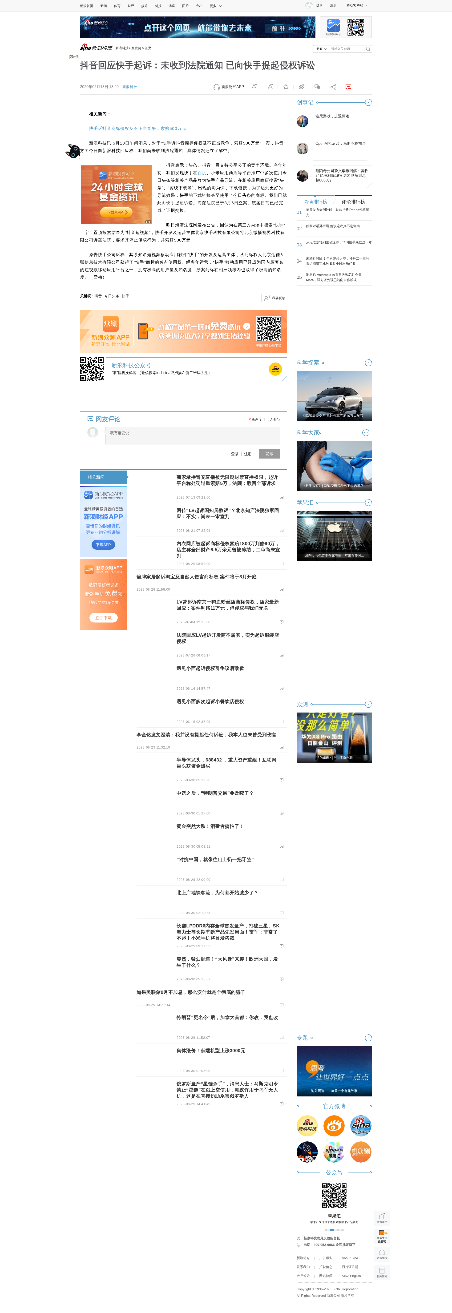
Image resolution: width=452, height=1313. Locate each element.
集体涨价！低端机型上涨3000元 (211, 1050)
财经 (131, 6)
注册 (333, 5)
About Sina (350, 1258)
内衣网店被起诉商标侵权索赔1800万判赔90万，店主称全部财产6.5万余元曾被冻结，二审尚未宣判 (228, 549)
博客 (172, 6)
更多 (213, 6)
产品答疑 (303, 1276)
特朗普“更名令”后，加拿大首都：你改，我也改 (227, 1017)
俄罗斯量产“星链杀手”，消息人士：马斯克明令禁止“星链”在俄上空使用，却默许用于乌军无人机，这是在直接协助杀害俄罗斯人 (227, 1090)
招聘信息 (325, 1267)
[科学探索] (307, 1152)
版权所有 (347, 1295)
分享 (333, 86)
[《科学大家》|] (334, 465)
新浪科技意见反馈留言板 (322, 1238)
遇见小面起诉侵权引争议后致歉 (210, 668)
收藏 (285, 86)
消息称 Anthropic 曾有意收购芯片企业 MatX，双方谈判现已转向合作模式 (334, 277)
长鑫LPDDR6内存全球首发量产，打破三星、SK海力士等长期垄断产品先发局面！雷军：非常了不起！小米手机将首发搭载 (228, 932)
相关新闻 (96, 477)
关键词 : (87, 296)
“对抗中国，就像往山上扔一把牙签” (215, 859)
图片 (185, 6)
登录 (234, 453)
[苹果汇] (334, 1152)
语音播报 (382, 1254)
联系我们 (303, 1267)
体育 (117, 6)
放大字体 (270, 86)
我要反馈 (278, 298)
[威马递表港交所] (334, 396)
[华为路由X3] (334, 737)
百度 (202, 172)
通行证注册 (350, 1267)
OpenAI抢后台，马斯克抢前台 (340, 143)
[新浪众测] (360, 1152)
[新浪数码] (334, 1125)
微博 (301, 86)
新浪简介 (303, 1258)
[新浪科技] (307, 1125)
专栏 (199, 6)
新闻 (103, 6)
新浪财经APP (232, 87)
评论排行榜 (353, 201)
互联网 (136, 48)
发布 (269, 453)
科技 (158, 6)
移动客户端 (355, 5)
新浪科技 (122, 48)
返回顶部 (382, 1290)
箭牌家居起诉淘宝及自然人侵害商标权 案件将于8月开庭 (197, 576)
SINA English (351, 1276)
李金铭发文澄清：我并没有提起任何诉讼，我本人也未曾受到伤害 (207, 734)
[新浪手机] (360, 1125)
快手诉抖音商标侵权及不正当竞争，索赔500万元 (137, 128)
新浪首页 (86, 6)
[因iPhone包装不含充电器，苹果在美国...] (334, 535)
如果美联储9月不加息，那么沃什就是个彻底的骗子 (191, 992)
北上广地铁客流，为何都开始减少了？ (218, 892)
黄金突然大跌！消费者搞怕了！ (210, 826)
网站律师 (325, 1276)
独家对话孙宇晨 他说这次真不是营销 (333, 226)
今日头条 (111, 296)
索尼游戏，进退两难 (332, 116)
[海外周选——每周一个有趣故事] (334, 1071)
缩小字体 (254, 86)
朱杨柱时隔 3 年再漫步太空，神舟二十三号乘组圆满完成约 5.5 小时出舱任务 (337, 261)
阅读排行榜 (315, 201)
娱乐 (144, 6)
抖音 (98, 296)
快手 (125, 296)
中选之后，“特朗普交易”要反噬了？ (215, 793)
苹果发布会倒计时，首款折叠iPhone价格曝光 (337, 212)
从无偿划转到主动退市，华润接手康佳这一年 (339, 242)
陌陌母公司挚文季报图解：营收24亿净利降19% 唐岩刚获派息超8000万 (341, 174)
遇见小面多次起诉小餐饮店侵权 (210, 701)
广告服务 (325, 1258)
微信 (317, 86)
